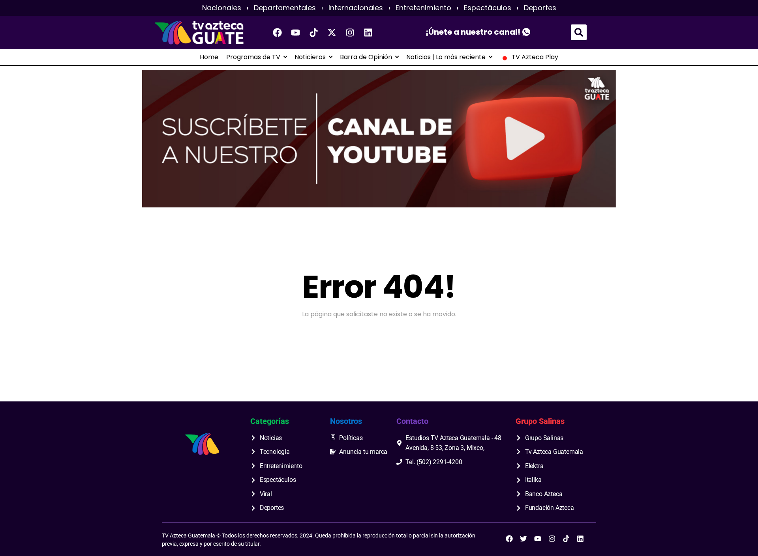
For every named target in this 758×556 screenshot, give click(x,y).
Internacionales (355, 8)
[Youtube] (296, 32)
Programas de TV (253, 57)
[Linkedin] (368, 32)
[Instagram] (350, 32)
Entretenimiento (423, 8)
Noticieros (310, 57)
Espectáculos (487, 8)
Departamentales (285, 8)
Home (209, 57)
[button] (579, 32)
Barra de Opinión (366, 57)
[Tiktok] (314, 32)
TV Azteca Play (535, 57)
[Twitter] (523, 539)
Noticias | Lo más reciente (446, 57)
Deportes (540, 8)
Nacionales (221, 8)
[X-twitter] (332, 32)
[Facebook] (277, 32)
